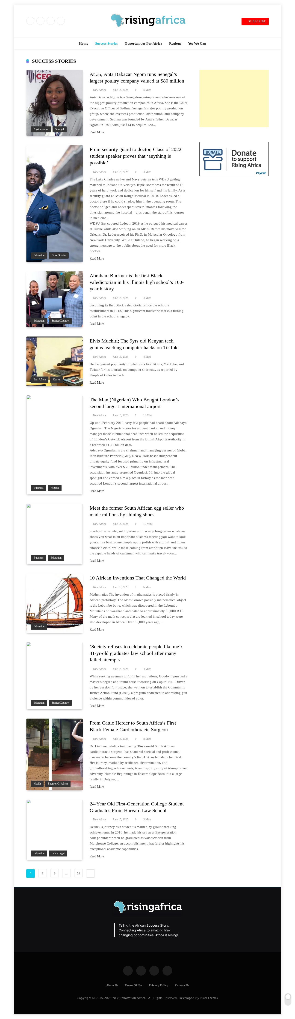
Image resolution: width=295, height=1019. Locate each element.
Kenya (56, 379)
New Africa (99, 89)
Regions (175, 43)
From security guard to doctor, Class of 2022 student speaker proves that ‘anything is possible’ (135, 156)
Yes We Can (197, 43)
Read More (97, 132)
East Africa (40, 379)
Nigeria (55, 487)
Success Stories (106, 43)
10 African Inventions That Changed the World (138, 578)
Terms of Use (133, 985)
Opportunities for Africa (143, 43)
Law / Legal (58, 853)
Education (39, 255)
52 (78, 873)
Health (37, 783)
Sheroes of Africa (58, 783)
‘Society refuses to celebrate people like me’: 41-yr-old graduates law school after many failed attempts (136, 653)
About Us (112, 985)
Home (83, 43)
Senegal (59, 129)
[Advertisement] (234, 98)
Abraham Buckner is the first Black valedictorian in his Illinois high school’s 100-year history (137, 282)
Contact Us (182, 985)
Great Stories (59, 255)
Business (39, 487)
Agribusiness (41, 129)
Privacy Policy (158, 985)
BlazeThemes (209, 998)
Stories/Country (60, 320)
